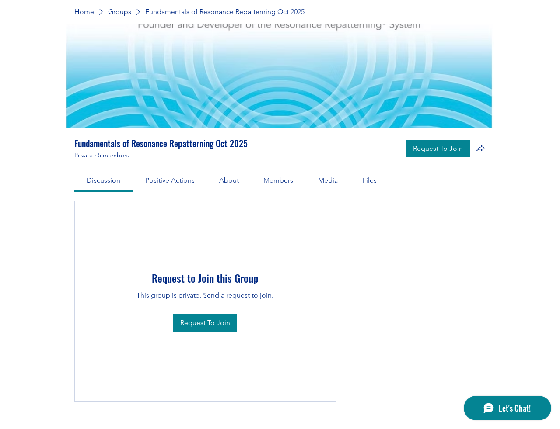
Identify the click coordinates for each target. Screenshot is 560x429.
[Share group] (480, 148)
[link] (103, 180)
